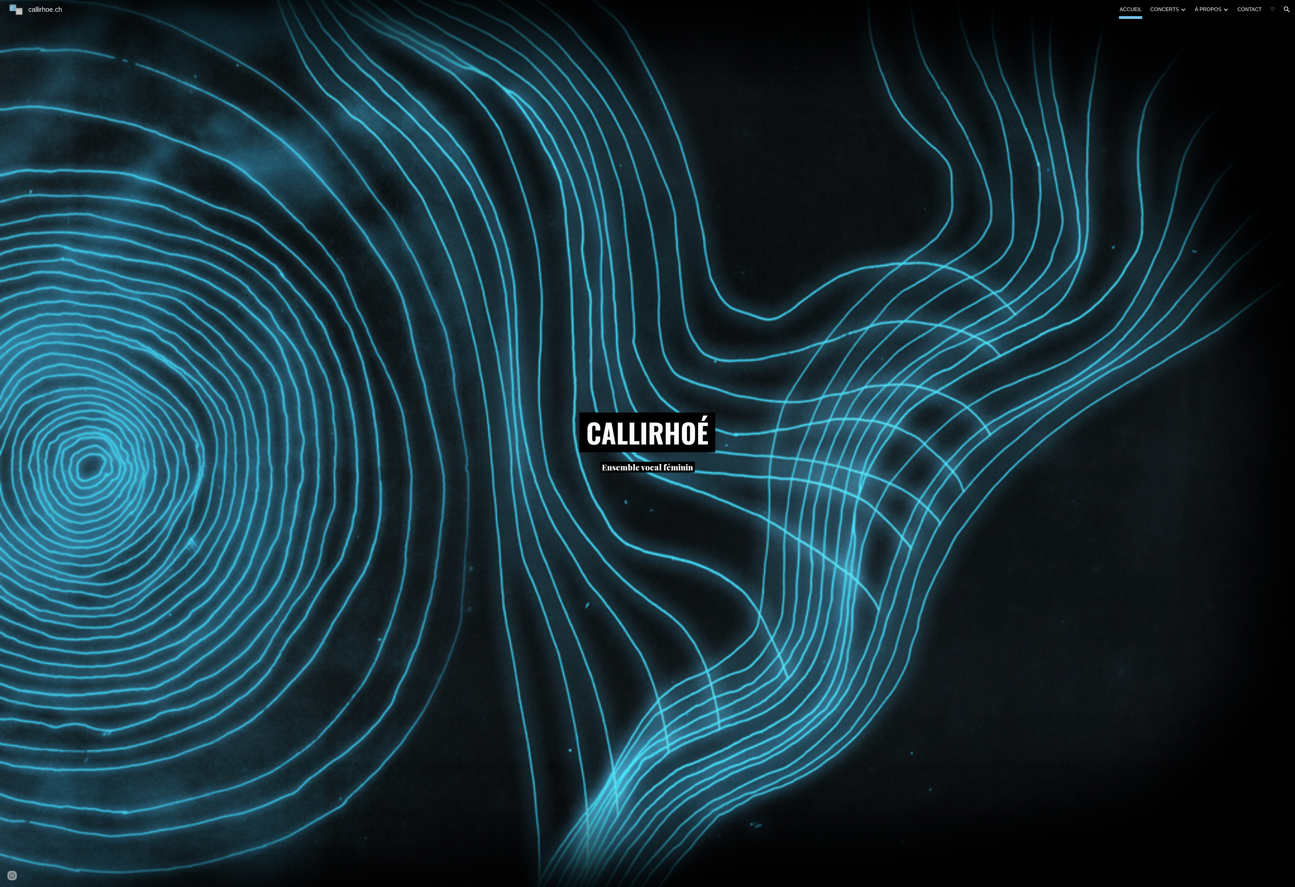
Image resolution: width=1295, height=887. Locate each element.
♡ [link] (1272, 9)
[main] (647, 432)
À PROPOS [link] (1208, 9)
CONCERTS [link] (1164, 9)
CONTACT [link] (1249, 9)
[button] (1287, 9)
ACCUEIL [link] (1131, 9)
